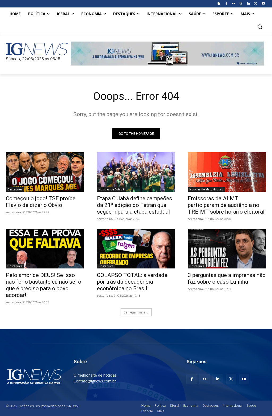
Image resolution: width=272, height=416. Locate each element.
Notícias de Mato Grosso (206, 189)
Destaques (14, 189)
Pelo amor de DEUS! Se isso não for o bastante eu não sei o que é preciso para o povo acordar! (43, 285)
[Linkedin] (248, 4)
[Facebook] (226, 4)
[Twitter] (256, 4)
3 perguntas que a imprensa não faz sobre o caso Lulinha (227, 278)
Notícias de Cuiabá (111, 189)
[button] (259, 26)
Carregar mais (134, 312)
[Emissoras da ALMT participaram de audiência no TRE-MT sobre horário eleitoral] (227, 171)
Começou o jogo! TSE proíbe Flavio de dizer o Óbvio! (40, 201)
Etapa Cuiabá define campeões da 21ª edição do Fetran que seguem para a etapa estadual (134, 205)
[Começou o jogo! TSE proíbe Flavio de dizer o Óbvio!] (45, 171)
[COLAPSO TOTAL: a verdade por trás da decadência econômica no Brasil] (136, 248)
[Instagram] (241, 4)
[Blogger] (219, 4)
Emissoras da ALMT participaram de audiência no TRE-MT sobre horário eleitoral (226, 205)
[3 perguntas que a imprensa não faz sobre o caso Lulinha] (227, 248)
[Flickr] (234, 4)
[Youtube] (263, 4)
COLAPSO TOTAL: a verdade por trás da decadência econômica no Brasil (132, 282)
